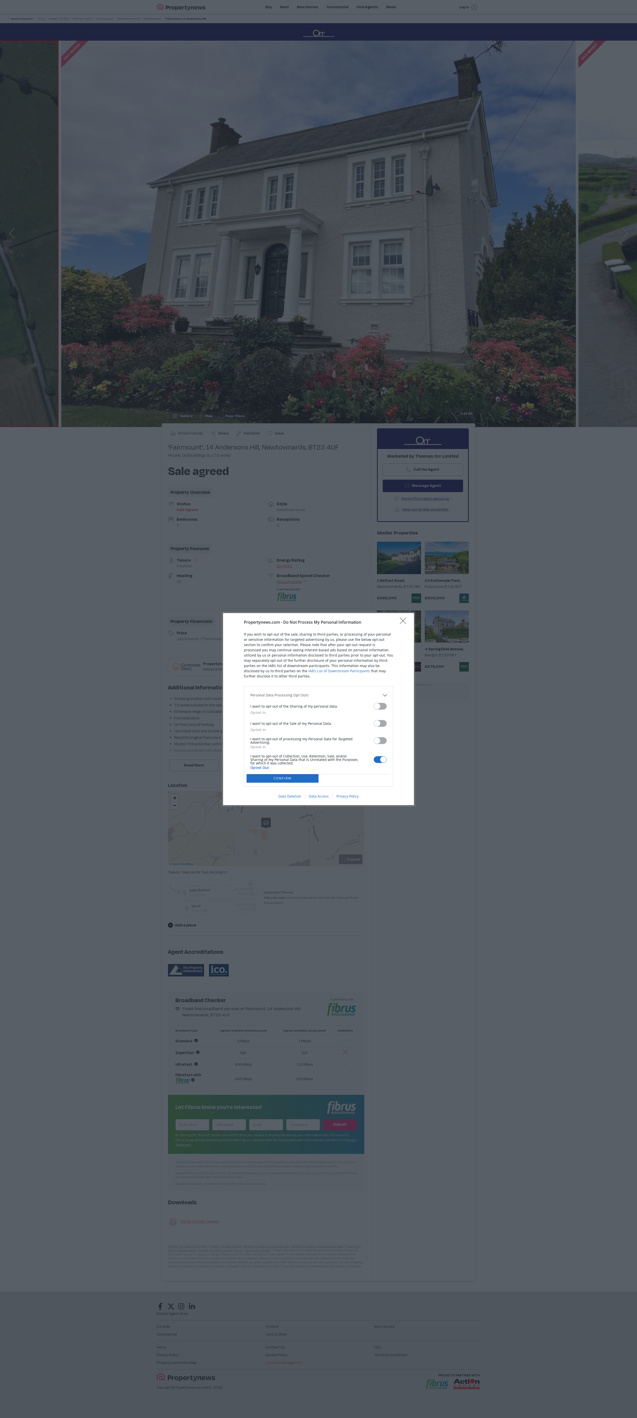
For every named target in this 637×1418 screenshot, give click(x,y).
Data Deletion (289, 796)
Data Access (319, 796)
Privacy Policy (347, 796)
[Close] (404, 622)
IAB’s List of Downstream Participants (339, 671)
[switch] (380, 706)
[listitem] (318, 695)
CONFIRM (282, 778)
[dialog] (318, 709)
